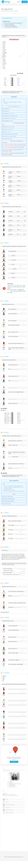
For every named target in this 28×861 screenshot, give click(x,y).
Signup (24, 1)
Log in (18, 1)
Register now (14, 761)
